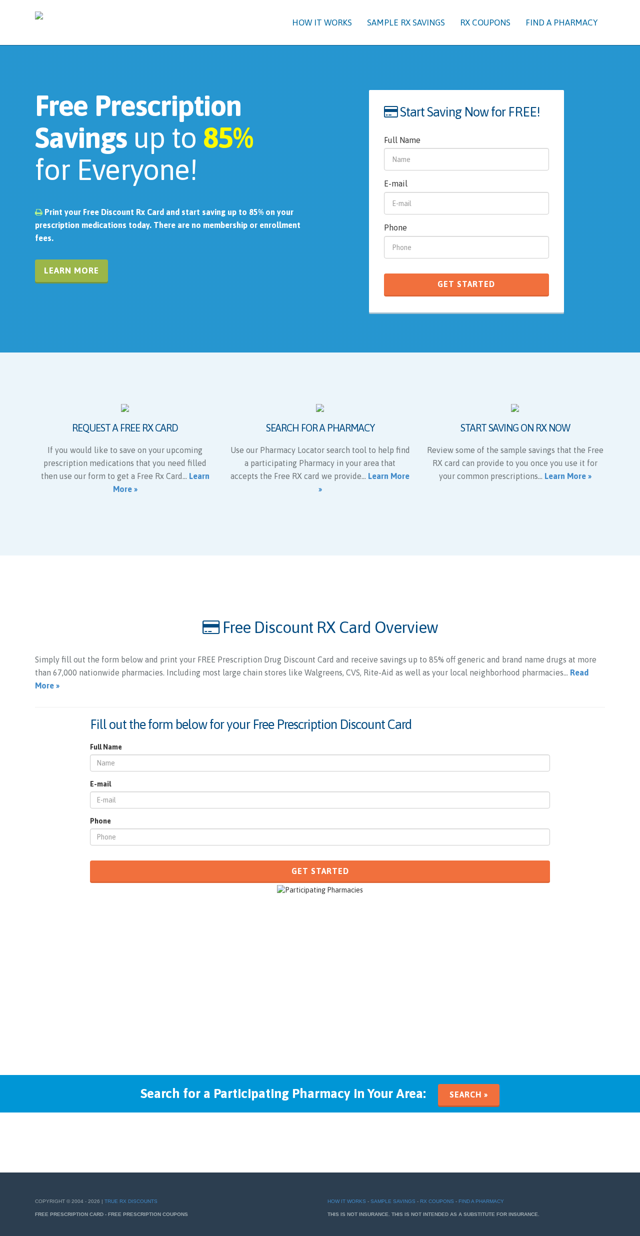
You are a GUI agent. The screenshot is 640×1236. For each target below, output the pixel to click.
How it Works (347, 1201)
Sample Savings (393, 1201)
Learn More (71, 271)
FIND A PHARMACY (562, 23)
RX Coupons (437, 1201)
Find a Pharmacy (481, 1201)
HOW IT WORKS (322, 23)
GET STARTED (466, 284)
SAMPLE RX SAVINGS (406, 23)
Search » (469, 1094)
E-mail (396, 183)
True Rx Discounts (131, 1201)
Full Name (402, 140)
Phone (395, 227)
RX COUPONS (485, 23)
